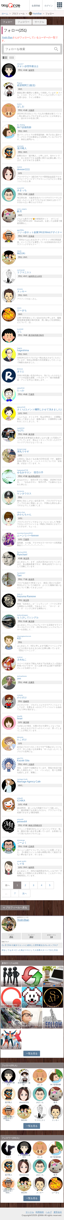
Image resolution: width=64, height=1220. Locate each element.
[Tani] (9, 579)
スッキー (55, 1120)
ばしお (40, 1084)
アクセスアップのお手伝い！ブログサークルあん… (32, 1004)
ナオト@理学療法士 (8, 1083)
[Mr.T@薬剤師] (9, 131)
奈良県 (31, 579)
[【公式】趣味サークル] (11, 1018)
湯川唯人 (8, 1102)
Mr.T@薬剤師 (55, 1084)
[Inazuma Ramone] (9, 600)
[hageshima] (9, 354)
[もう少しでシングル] (9, 621)
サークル (39, 22)
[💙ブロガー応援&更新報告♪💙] (52, 976)
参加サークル (51, 936)
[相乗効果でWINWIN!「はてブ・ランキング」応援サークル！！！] (11, 997)
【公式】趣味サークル (11, 1027)
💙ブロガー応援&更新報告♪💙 (53, 985)
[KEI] (9, 642)
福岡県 (31, 276)
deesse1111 (24, 1102)
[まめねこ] (9, 663)
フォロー (11, 936)
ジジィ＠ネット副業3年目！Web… (8, 1118)
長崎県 (26, 701)
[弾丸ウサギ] (9, 455)
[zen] (9, 682)
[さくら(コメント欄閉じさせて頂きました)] (9, 413)
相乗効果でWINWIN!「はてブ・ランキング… (11, 1005)
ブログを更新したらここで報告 (32, 985)
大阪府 (31, 110)
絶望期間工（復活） (24, 1083)
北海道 (31, 236)
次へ (24, 893)
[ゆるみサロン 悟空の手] (9, 476)
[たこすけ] (9, 743)
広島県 (31, 846)
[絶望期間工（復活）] (24, 1076)
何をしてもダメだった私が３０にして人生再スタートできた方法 (30, 950)
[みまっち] (9, 194)
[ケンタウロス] (9, 497)
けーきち (55, 1193)
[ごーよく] (9, 846)
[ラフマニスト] (9, 276)
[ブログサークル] (10, 5)
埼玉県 (26, 558)
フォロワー (23, 22)
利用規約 (40, 1212)
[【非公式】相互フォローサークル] (52, 1018)
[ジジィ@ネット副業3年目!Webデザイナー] (9, 236)
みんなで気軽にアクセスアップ (11, 985)
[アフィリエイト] (52, 997)
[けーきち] (9, 314)
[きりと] (9, 375)
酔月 (55, 1102)
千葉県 (31, 394)
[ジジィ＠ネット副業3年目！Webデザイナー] (8, 1111)
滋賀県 (31, 70)
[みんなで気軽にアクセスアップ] (11, 976)
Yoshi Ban (7, 37)
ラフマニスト (40, 1120)
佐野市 (37, 476)
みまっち (39, 1102)
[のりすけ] (9, 701)
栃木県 (31, 476)
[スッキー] (9, 295)
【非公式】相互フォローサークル (53, 1026)
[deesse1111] (9, 173)
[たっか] (9, 394)
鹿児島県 (32, 335)
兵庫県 (31, 682)
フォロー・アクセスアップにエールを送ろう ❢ (11, 1047)
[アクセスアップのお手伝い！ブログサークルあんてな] (32, 997)
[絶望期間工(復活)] (9, 89)
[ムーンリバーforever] (9, 539)
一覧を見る (32, 1053)
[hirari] (9, 722)
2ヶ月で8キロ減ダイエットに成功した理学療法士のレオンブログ (30, 945)
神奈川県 (32, 825)
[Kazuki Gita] (9, 764)
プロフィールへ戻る (16, 907)
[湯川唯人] (9, 152)
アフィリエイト (53, 1006)
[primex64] (9, 825)
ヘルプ (49, 1212)
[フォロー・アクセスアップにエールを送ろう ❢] (11, 1039)
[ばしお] (9, 110)
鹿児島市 (40, 335)
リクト (8, 1157)
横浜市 (39, 825)
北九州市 (38, 276)
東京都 (31, 434)
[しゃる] (9, 867)
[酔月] (9, 215)
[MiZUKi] (9, 257)
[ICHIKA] (9, 804)
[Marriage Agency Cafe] (9, 785)
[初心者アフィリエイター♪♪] (32, 1018)
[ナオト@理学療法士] (9, 70)
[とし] (9, 335)
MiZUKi (24, 1120)
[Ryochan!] (9, 558)
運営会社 (58, 1212)
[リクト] (8, 1148)
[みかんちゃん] (9, 518)
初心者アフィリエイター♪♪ (32, 1026)
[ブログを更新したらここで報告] (32, 976)
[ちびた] (9, 434)
